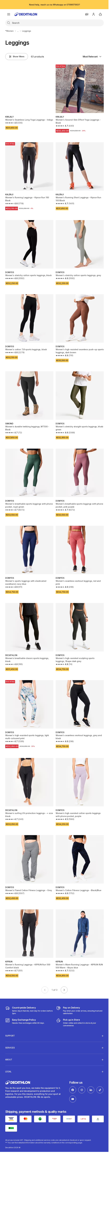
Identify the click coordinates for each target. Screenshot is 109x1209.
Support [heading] (10, 1023)
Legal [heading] (8, 1058)
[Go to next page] (64, 989)
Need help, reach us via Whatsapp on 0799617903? (54, 4)
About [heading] (8, 1046)
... (18, 31)
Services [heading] (10, 1035)
